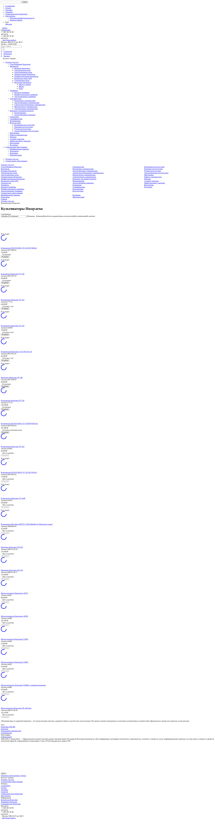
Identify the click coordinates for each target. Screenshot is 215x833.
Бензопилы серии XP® (23, 78)
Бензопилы (14, 66)
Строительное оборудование (16, 147)
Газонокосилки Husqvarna (11, 804)
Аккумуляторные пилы (23, 72)
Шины (21, 86)
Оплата (8, 8)
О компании (10, 6)
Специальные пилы (21, 80)
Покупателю (6, 796)
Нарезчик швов (16, 155)
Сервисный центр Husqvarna (16, 14)
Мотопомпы (14, 133)
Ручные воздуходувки (22, 129)
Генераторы (14, 117)
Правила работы (16, 20)
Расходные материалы (22, 82)
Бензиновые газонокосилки (24, 101)
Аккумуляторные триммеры (25, 97)
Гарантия (8, 12)
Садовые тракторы (17, 139)
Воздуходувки (15, 123)
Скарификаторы (16, 119)
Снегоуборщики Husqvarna (20, 64)
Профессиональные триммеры (26, 95)
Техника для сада (11, 62)
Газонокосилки (15, 99)
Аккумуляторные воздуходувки (26, 131)
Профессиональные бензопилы (26, 76)
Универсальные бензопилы (24, 74)
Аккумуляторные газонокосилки (26, 103)
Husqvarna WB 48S (8, 727)
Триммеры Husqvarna (9, 802)
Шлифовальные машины (19, 149)
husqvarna (4, 729)
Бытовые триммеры (21, 93)
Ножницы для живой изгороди (22, 111)
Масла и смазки (25, 84)
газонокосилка (6, 733)
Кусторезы (14, 145)
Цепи (21, 89)
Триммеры (14, 91)
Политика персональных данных (13, 776)
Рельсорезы (14, 151)
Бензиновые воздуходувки (24, 125)
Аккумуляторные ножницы (24, 115)
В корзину (5, 257)
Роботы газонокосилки (18, 135)
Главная (4, 199)
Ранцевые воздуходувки (23, 127)
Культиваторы (15, 121)
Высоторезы (14, 143)
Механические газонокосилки (25, 107)
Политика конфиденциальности (22, 18)
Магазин (8, 24)
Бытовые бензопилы (22, 68)
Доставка (8, 10)
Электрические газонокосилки (26, 109)
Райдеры (13, 137)
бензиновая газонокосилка (11, 731)
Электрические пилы (22, 70)
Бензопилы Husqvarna (9, 800)
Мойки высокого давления (20, 141)
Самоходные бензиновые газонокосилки (29, 105)
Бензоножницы (20, 113)
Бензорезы (14, 153)
